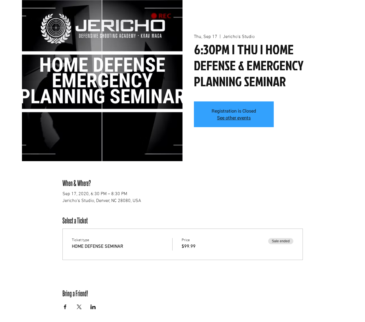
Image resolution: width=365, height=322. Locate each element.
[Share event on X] (79, 307)
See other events (234, 118)
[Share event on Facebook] (65, 307)
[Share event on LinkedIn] (93, 307)
